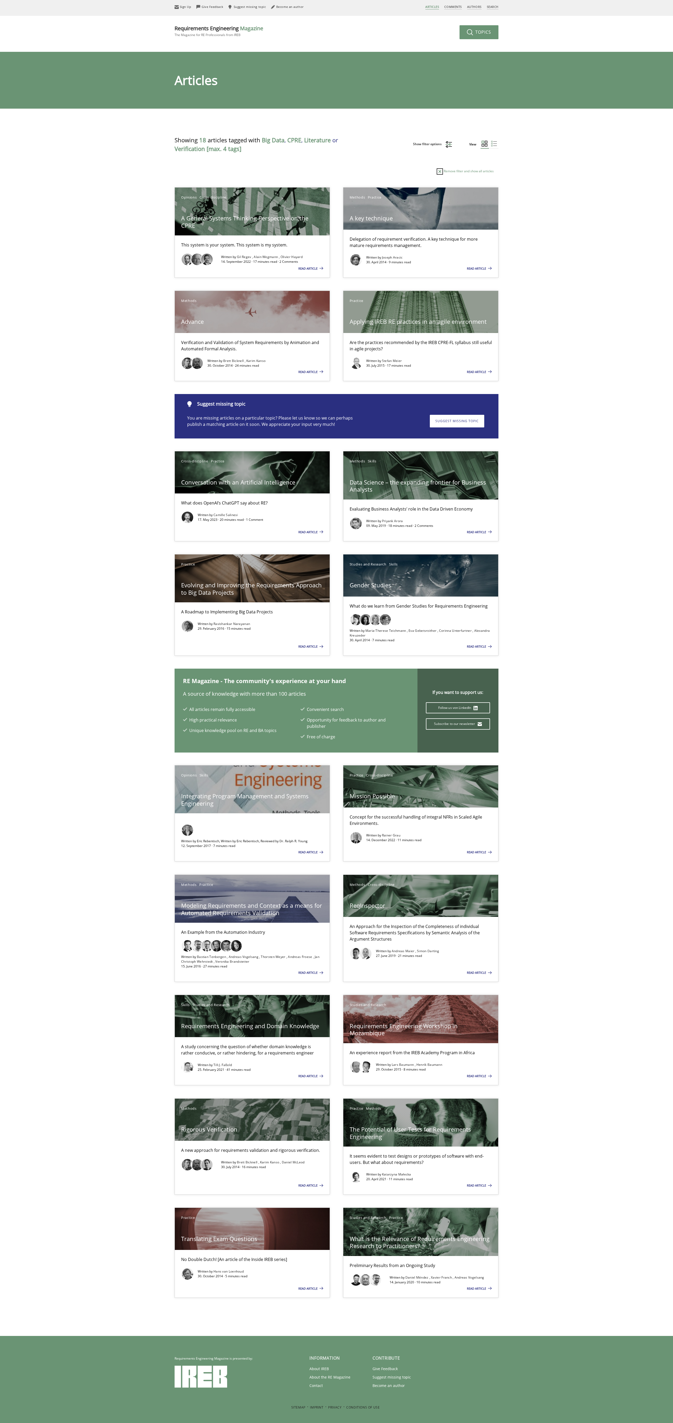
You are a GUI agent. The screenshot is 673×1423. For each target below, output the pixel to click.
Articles (432, 7)
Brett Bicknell (234, 361)
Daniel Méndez (417, 1277)
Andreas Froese (300, 957)
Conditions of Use (363, 1407)
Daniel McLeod (293, 1162)
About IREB (319, 1368)
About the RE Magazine (329, 1377)
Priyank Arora (392, 521)
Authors (474, 7)
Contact (316, 1385)
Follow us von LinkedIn (455, 707)
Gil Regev (244, 257)
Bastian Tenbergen (212, 957)
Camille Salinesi (225, 515)
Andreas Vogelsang (244, 957)
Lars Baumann (403, 1064)
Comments (453, 7)
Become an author (389, 1385)
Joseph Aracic (392, 257)
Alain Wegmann (266, 257)
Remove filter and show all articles (468, 171)
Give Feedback (385, 1368)
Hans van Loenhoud (228, 1271)
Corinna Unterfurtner (455, 630)
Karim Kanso (256, 361)
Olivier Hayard (292, 257)
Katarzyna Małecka (396, 1174)
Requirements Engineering (219, 31)
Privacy (334, 1407)
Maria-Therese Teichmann (386, 630)
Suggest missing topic (457, 421)
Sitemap (298, 1407)
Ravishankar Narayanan (231, 624)
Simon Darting (428, 951)
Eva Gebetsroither (423, 630)
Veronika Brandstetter (232, 961)
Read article (308, 268)
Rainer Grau (391, 835)
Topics (482, 32)
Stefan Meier (392, 361)
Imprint (316, 1407)
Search (492, 7)
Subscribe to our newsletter (455, 723)
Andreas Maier (403, 951)
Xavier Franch (442, 1277)
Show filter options (427, 144)
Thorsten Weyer (273, 957)
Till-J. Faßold (222, 1065)
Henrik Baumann (429, 1064)
